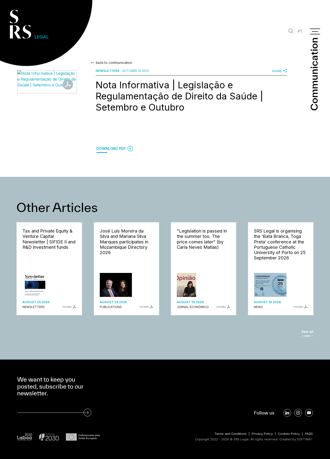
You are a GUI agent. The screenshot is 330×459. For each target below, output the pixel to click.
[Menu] (315, 31)
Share (277, 71)
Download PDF (111, 148)
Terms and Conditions (230, 434)
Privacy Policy (262, 434)
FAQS (309, 434)
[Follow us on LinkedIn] (287, 413)
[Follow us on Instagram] (298, 413)
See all (307, 332)
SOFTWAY (304, 439)
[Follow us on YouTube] (309, 413)
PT (300, 31)
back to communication (114, 63)
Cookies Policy (289, 434)
